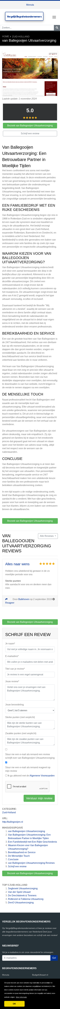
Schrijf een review (17, 866)
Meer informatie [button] (21, 997)
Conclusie (13, 859)
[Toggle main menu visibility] (54, 17)
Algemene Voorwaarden (42, 775)
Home (5, 36)
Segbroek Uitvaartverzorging (23, 888)
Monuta (30, 5)
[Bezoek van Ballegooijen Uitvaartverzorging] (30, 74)
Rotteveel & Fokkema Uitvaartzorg (25, 899)
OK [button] (14, 1004)
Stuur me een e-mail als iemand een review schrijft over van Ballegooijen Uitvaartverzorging (30, 756)
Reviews (31, 863)
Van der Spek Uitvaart (19, 892)
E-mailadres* (12, 656)
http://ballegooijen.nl (12, 822)
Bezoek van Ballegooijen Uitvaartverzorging (30, 873)
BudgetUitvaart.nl (40, 975)
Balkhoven (23, 599)
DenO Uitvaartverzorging (21, 902)
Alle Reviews (47, 536)
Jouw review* (12, 681)
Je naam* (10, 643)
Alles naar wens (17, 564)
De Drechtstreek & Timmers (22, 895)
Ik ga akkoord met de (31, 775)
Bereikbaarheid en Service (22, 852)
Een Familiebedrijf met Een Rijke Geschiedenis (32, 842)
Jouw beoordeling (14, 704)
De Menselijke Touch (19, 856)
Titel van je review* (15, 669)
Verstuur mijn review (39, 798)
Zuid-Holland (21, 36)
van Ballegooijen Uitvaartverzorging (26, 831)
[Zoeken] (57, 28)
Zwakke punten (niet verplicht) (20, 733)
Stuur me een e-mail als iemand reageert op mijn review (27, 769)
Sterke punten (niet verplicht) (20, 717)
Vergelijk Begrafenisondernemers (24, 16)
